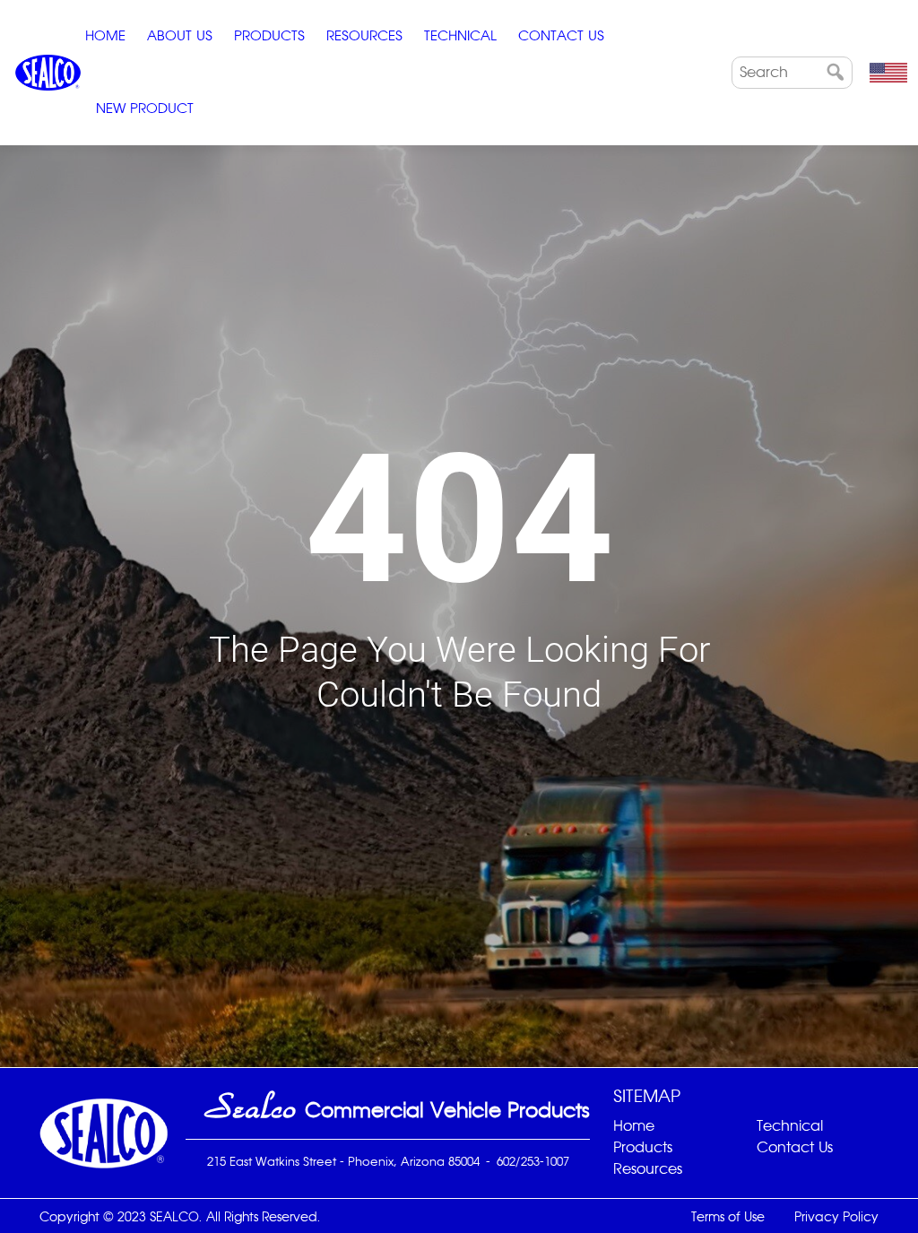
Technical (460, 35)
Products (269, 35)
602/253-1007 (533, 1161)
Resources (364, 35)
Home (105, 35)
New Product (145, 108)
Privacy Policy (836, 1217)
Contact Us (561, 35)
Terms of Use (728, 1217)
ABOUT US (179, 35)
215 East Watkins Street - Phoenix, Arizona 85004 (343, 1161)
